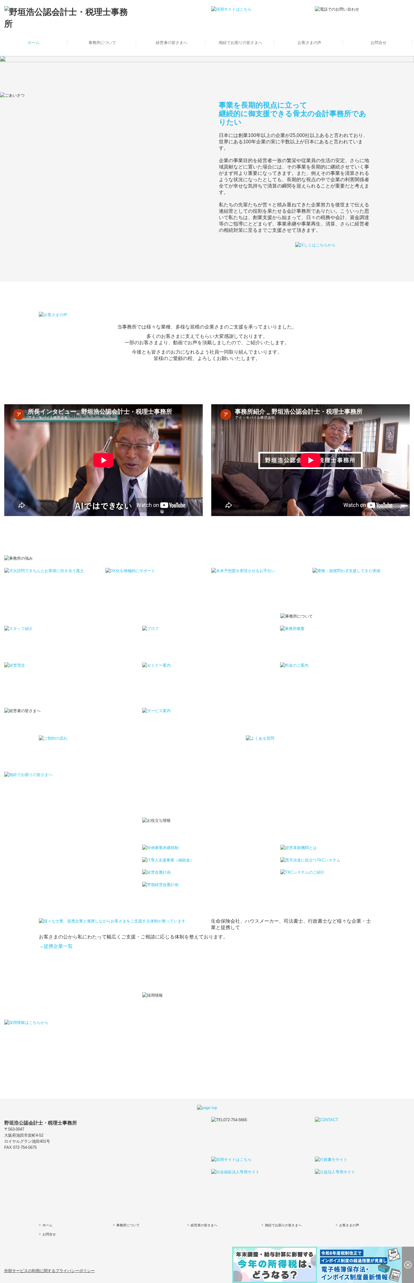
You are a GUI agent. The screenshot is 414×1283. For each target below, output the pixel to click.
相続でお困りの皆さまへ (240, 42)
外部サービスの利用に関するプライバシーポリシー (49, 1270)
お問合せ (378, 42)
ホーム (33, 42)
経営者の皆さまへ (171, 42)
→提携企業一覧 (56, 946)
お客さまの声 (309, 42)
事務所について (102, 42)
